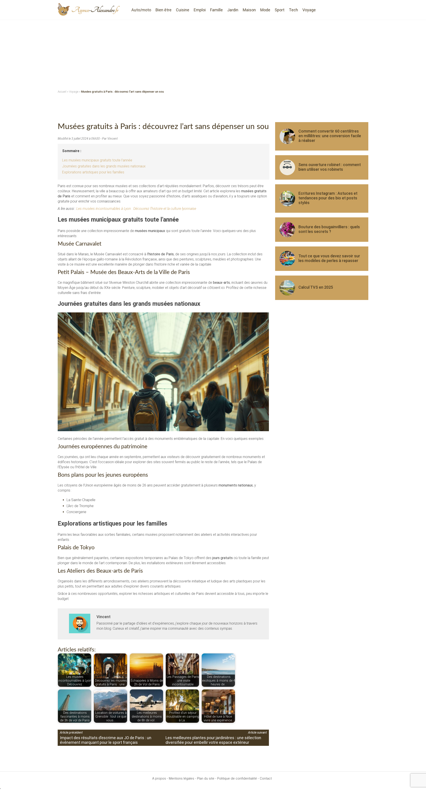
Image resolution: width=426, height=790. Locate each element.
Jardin (232, 10)
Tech (293, 10)
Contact (266, 778)
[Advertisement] (213, 53)
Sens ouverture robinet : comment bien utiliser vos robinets (329, 167)
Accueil (62, 91)
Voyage (309, 10)
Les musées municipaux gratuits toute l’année (97, 160)
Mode (265, 10)
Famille (216, 10)
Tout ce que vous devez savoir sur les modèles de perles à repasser (329, 258)
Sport (279, 10)
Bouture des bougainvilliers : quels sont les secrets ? (329, 229)
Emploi (200, 10)
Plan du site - (206, 778)
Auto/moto (141, 10)
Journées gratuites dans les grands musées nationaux (104, 166)
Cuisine (182, 10)
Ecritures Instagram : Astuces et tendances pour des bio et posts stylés (327, 198)
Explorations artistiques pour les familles (93, 172)
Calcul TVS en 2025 (315, 287)
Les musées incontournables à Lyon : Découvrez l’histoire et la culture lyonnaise (136, 208)
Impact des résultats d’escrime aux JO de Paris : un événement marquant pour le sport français (105, 740)
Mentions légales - (182, 778)
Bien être (164, 10)
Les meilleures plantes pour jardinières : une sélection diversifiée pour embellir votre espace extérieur (213, 740)
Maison (249, 10)
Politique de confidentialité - (238, 778)
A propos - (160, 778)
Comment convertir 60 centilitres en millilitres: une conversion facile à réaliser (329, 136)
